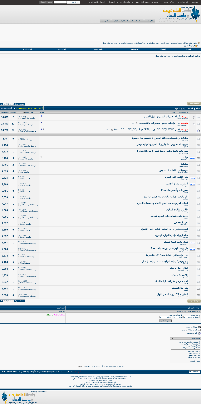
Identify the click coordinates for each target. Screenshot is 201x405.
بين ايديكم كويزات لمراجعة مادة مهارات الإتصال (165, 261)
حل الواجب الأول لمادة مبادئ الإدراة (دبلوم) (167, 255)
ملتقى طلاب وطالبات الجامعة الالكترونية (50, 371)
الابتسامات (196, 353)
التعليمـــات (62, 49)
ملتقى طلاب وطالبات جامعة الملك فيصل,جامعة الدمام (179, 43)
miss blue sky (25, 146)
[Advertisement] (147, 34)
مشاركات (13, 112)
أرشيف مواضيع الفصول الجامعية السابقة (29, 108)
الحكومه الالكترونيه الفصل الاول (172, 294)
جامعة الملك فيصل (142, 2)
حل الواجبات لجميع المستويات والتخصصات (159, 123)
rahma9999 (184, 225)
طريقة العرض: (177, 315)
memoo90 (184, 160)
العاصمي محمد (183, 297)
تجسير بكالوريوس (179, 274)
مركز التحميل (168, 2)
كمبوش (185, 290)
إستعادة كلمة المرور (96, 2)
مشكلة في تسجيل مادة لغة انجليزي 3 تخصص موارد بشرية (160, 138)
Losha (110, 380)
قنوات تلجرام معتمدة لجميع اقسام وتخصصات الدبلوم (162, 203)
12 (13, 123)
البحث (156, 2)
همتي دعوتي (184, 166)
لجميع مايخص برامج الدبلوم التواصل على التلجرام (164, 229)
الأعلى (3, 371)
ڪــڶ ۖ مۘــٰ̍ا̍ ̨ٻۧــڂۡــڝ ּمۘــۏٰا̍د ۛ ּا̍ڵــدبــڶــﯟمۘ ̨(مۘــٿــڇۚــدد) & (147, 129)
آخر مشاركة (29, 112)
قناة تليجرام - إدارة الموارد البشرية (171, 235)
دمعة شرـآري (183, 179)
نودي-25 (185, 186)
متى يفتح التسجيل (179, 288)
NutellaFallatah (182, 119)
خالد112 (185, 283)
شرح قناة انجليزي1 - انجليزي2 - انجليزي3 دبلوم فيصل (162, 144)
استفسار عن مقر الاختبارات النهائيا (171, 281)
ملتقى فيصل (69, 371)
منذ (171, 315)
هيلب (185, 157)
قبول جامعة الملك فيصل (176, 242)
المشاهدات (5, 112)
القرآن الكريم (182, 2)
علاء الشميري (24, 118)
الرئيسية (195, 2)
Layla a (185, 147)
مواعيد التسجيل (98, 49)
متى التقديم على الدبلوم (176, 177)
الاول (21, 172)
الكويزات (149, 21)
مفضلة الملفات (137, 21)
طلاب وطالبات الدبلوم (177, 209)
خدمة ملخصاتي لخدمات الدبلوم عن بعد (169, 216)
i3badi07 (185, 140)
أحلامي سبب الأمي (26, 205)
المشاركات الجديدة (120, 21)
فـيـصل (185, 277)
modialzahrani (183, 173)
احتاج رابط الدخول (179, 268)
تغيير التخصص (181, 222)
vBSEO (121, 378)
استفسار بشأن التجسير (177, 183)
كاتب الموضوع (176, 112)
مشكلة (184, 164)
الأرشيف (33, 371)
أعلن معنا (78, 371)
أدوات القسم (7, 108)
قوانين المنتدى (195, 361)
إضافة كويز (134, 49)
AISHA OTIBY (25, 165)
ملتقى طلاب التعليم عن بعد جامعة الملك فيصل (118, 43)
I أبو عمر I (23, 124)
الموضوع (185, 112)
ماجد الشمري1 (183, 270)
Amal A (185, 238)
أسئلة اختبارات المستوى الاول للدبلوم (162, 116)
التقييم (42, 112)
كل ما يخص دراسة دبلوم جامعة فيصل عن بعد (166, 196)
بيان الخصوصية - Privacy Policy (18, 371)
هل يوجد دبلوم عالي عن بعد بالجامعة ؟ (169, 248)
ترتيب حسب (195, 315)
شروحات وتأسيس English (174, 190)
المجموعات (28, 49)
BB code (195, 351)
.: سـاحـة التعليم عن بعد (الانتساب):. (147, 43)
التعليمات (105, 21)
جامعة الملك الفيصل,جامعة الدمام (84, 378)
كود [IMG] (196, 355)
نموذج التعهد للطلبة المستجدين (173, 170)
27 (13, 130)
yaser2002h (183, 257)
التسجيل (111, 2)
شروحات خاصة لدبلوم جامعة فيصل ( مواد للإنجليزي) (162, 151)
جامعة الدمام (125, 2)
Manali (185, 264)
